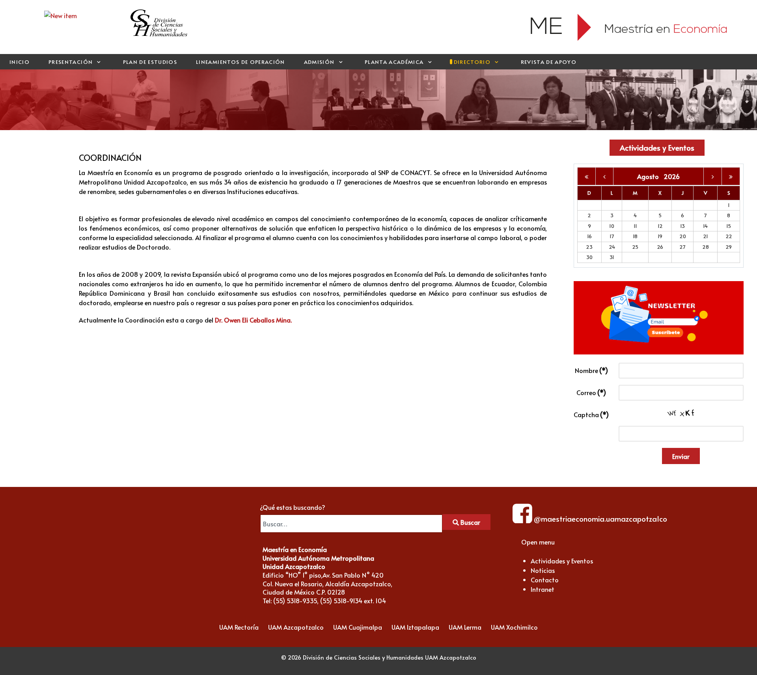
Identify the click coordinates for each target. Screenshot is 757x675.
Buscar (469, 522)
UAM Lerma (465, 627)
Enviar (681, 456)
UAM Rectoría (239, 627)
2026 (672, 176)
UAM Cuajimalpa (357, 627)
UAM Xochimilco (514, 627)
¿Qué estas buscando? (292, 507)
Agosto (650, 176)
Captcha (591, 414)
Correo (591, 392)
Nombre (591, 370)
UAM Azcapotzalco (296, 627)
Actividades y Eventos (657, 147)
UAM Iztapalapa (415, 627)
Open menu (538, 541)
